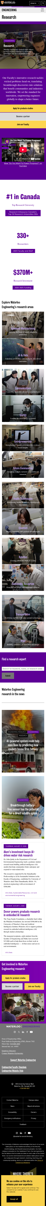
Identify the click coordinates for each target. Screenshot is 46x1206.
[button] (35, 3)
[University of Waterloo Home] (8, 3)
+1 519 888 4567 (24, 1088)
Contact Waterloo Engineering (12, 1053)
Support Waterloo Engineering (23, 1059)
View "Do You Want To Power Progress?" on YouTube (23, 164)
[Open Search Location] (43, 3)
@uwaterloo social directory (23, 1136)
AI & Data (8, 893)
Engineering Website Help (12, 1070)
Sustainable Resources (21, 893)
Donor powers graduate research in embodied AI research (22, 913)
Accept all (14, 1199)
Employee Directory (9, 1051)
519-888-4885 (15, 1044)
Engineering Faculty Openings (14, 1067)
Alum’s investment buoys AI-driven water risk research (19, 853)
